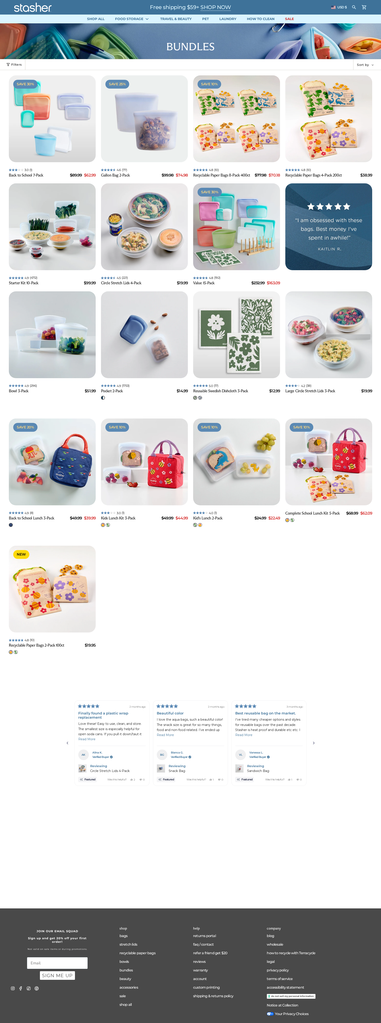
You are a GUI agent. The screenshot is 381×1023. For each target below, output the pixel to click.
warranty (200, 970)
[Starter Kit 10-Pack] (52, 226)
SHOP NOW (215, 7)
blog (270, 936)
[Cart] (364, 7)
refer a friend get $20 (210, 953)
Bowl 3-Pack (18, 391)
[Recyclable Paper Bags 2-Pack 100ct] (52, 589)
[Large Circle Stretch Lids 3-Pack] (328, 334)
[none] (103, 398)
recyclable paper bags (137, 953)
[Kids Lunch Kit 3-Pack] (144, 461)
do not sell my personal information (292, 996)
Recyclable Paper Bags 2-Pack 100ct (36, 645)
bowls (124, 962)
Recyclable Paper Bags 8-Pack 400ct (221, 175)
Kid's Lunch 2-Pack (207, 518)
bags (124, 936)
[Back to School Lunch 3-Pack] (52, 461)
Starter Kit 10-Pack (23, 283)
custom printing (206, 987)
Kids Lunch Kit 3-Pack (118, 518)
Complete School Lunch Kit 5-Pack (312, 513)
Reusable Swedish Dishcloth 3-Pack (220, 391)
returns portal (204, 936)
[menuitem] (96, 19)
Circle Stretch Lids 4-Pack (121, 283)
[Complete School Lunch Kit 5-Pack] (328, 461)
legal (271, 962)
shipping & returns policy (213, 996)
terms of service (280, 979)
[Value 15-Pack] (236, 226)
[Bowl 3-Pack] (52, 334)
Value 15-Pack (203, 283)
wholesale (275, 944)
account (200, 979)
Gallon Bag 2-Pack (115, 175)
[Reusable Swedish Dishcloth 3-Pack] (236, 334)
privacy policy (278, 970)
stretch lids (128, 944)
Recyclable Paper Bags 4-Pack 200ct (313, 175)
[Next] (313, 743)
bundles (126, 970)
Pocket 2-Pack (112, 391)
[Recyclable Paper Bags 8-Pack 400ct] (236, 118)
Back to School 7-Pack (26, 175)
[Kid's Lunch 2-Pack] (236, 461)
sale (123, 996)
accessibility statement (285, 987)
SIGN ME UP (57, 975)
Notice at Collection (282, 1005)
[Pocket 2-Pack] (144, 334)
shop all (126, 1005)
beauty (125, 979)
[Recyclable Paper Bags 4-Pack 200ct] (328, 118)
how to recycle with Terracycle (291, 953)
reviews (199, 962)
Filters (16, 65)
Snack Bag (177, 771)
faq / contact (203, 944)
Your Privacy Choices (291, 1014)
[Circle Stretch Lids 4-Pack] (144, 226)
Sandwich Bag (258, 771)
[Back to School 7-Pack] (52, 118)
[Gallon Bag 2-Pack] (144, 118)
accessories (129, 987)
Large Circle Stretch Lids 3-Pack (310, 391)
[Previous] (67, 743)
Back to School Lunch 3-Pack (31, 518)
